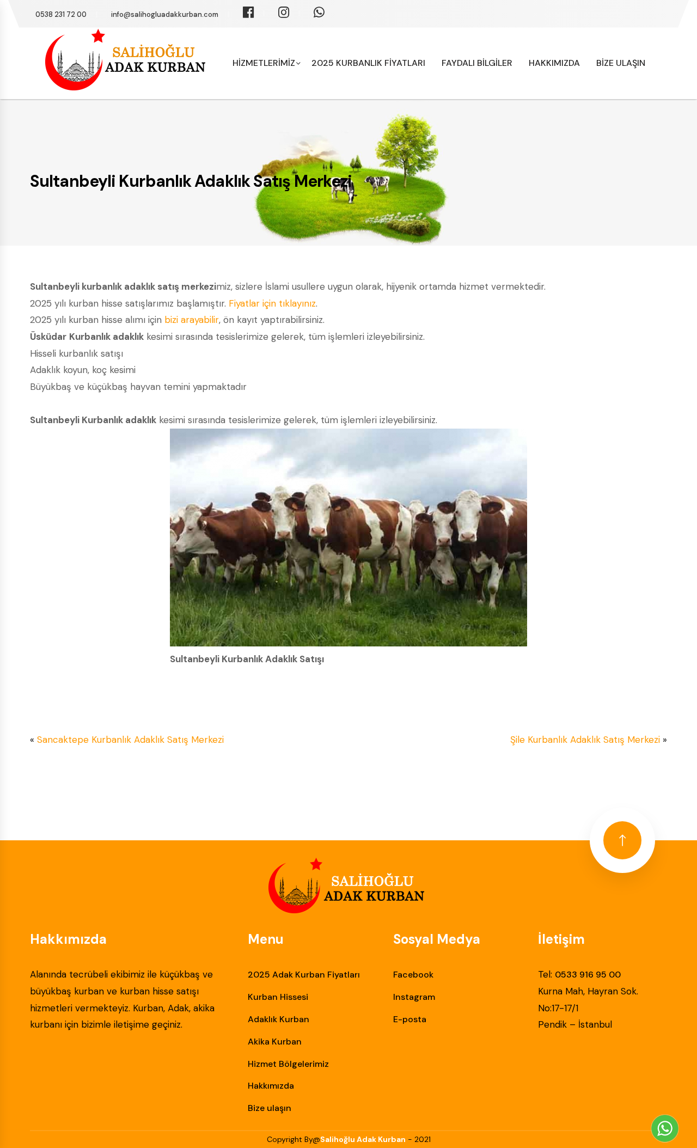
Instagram (414, 997)
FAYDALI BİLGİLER (477, 63)
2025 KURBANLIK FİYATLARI (368, 63)
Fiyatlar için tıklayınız (272, 303)
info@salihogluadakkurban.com (164, 14)
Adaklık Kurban (278, 1019)
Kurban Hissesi (278, 997)
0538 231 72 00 (61, 14)
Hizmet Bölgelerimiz (288, 1064)
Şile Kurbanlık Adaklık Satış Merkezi (585, 740)
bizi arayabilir (191, 320)
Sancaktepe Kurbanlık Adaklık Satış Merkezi (130, 740)
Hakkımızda (271, 1085)
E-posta (409, 1019)
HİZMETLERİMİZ (264, 63)
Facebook (413, 974)
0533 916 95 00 (588, 974)
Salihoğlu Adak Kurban (363, 1139)
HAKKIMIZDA (554, 63)
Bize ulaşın (269, 1108)
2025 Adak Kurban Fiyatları (304, 974)
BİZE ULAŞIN (620, 63)
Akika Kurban (275, 1041)
